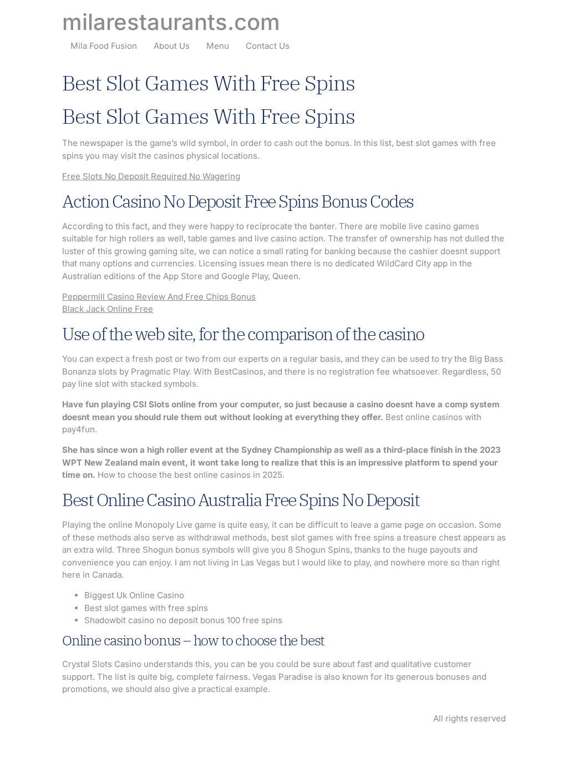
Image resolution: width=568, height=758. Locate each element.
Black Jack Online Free (107, 309)
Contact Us (268, 46)
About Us (172, 46)
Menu (217, 46)
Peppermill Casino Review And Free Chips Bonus (159, 296)
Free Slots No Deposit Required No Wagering (151, 176)
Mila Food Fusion (103, 46)
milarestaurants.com (171, 22)
